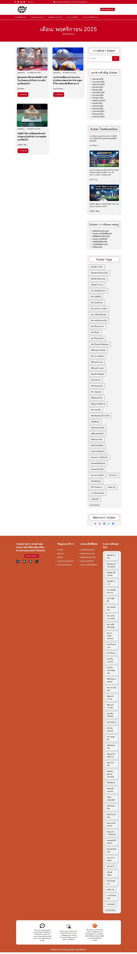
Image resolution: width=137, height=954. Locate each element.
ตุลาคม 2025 (97, 103)
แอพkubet (95, 499)
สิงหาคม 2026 (98, 79)
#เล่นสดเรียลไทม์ (97, 469)
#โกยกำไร (113, 475)
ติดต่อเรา (60, 557)
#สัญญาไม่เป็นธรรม (98, 404)
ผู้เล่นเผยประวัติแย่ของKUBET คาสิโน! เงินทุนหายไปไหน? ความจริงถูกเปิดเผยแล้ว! (32, 80)
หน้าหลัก (60, 550)
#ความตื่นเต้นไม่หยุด (98, 315)
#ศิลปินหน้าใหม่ (96, 398)
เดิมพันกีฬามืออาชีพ (100, 241)
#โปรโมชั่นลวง (96, 487)
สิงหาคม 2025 (98, 108)
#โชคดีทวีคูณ (96, 481)
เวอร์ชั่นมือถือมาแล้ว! (100, 244)
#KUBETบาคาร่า (97, 285)
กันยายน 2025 (98, 106)
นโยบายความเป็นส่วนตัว (65, 561)
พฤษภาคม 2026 (99, 84)
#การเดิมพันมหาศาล (98, 291)
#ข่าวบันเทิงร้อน (97, 303)
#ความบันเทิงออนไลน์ (99, 320)
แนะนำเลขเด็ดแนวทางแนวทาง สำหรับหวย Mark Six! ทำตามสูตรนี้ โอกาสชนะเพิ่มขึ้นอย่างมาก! (67, 80)
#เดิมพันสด (95, 422)
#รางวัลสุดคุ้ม (96, 392)
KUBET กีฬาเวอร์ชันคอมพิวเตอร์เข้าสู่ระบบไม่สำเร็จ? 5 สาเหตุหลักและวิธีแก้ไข (32, 136)
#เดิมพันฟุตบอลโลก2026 (100, 416)
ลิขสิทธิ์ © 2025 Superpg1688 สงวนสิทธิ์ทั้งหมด (68, 949)
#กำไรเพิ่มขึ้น (96, 297)
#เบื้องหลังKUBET (97, 434)
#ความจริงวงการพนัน (99, 309)
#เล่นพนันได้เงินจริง (98, 463)
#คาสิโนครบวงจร (97, 326)
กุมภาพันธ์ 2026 (99, 92)
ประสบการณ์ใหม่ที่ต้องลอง (102, 233)
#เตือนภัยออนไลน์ (97, 428)
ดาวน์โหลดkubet (97, 493)
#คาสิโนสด (95, 332)
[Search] (115, 58)
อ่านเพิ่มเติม (23, 95)
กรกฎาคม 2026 (98, 82)
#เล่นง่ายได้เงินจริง (98, 451)
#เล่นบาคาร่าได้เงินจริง (99, 457)
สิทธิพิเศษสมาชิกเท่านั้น (101, 236)
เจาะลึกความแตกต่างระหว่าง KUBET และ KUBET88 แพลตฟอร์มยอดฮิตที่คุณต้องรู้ (103, 138)
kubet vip (111, 487)
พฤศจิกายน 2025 (99, 100)
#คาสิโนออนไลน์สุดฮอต (100, 344)
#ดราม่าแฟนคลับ (97, 356)
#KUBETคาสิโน (97, 267)
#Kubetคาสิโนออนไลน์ (99, 273)
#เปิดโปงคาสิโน (97, 439)
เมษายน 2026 (98, 87)
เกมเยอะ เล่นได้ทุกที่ (100, 239)
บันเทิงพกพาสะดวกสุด (101, 231)
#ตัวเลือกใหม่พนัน (97, 374)
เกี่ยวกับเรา (60, 553)
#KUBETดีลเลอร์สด (98, 279)
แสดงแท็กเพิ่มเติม (94, 505)
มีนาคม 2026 (98, 90)
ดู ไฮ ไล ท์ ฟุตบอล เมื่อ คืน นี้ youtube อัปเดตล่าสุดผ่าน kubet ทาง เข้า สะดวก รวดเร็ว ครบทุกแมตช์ (104, 172)
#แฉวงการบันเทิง (97, 475)
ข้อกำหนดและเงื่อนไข (64, 565)
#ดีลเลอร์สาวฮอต (97, 368)
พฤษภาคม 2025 (99, 116)
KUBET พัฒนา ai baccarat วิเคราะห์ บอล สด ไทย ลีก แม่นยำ (104, 205)
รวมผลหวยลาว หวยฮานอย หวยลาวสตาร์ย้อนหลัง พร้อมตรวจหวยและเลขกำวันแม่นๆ (30, 547)
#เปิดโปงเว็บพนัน (97, 445)
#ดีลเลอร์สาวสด (97, 362)
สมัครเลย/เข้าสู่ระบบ (108, 9)
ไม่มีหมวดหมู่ (97, 247)
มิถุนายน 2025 (98, 114)
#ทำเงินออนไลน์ (97, 386)
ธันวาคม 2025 (98, 98)
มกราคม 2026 (98, 95)
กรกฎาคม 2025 (98, 111)
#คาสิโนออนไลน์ (97, 338)
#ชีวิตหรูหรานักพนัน (98, 350)
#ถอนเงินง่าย (95, 380)
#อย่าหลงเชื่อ (96, 410)
